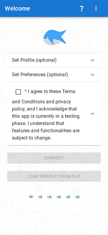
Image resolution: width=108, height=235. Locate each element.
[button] (54, 60)
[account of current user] (81, 8)
